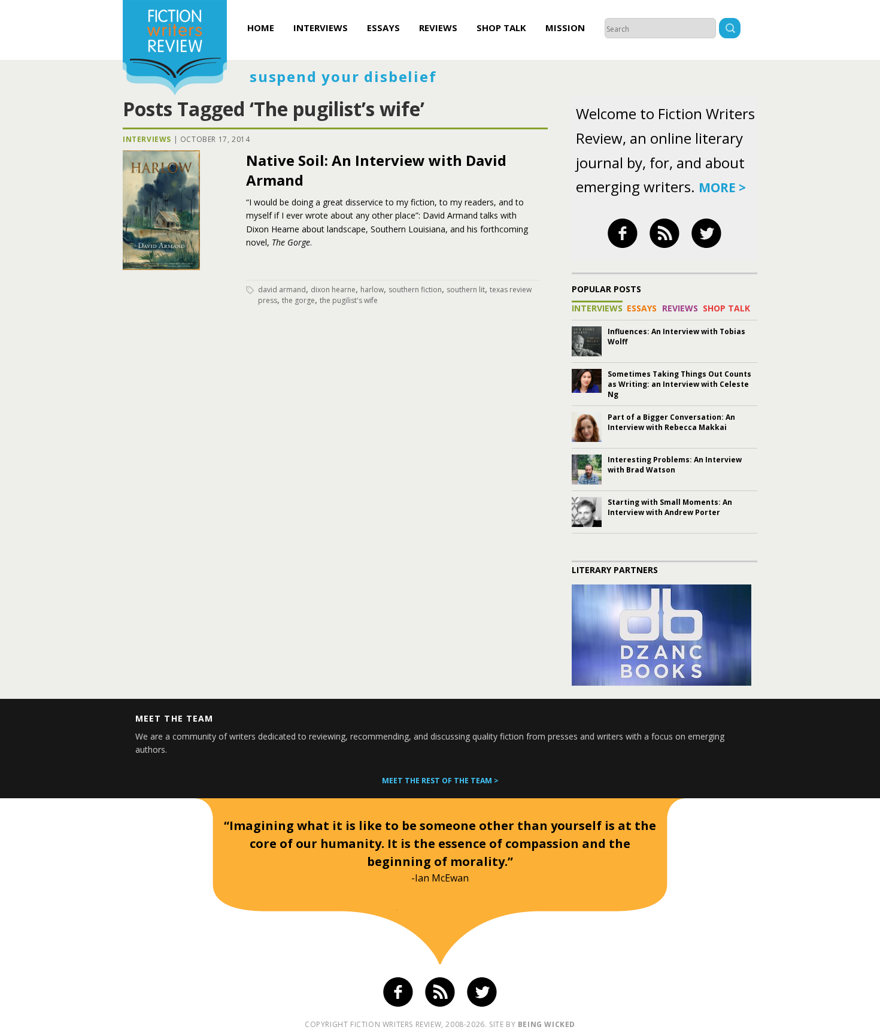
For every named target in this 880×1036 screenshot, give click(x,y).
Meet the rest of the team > (440, 781)
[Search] (730, 29)
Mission (565, 28)
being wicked (546, 1024)
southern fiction (415, 289)
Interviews (320, 28)
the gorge (298, 300)
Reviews (438, 28)
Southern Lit (466, 289)
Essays (383, 28)
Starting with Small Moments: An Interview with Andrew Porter (670, 507)
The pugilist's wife (349, 300)
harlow (372, 289)
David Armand (282, 289)
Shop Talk (501, 28)
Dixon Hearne (333, 289)
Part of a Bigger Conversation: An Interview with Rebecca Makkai (671, 422)
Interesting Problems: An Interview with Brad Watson (675, 465)
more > (722, 187)
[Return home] (175, 49)
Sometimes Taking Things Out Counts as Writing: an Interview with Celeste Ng (679, 384)
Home (260, 28)
